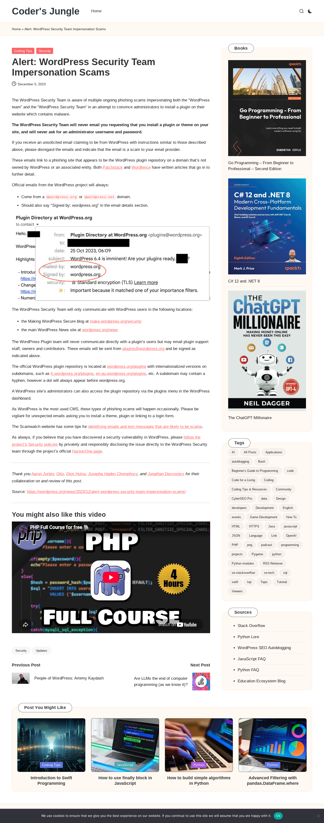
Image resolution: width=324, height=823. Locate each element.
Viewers (237, 591)
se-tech (269, 572)
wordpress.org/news (100, 330)
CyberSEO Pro (242, 498)
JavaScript (125, 765)
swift (235, 582)
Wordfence (141, 167)
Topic (264, 582)
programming (290, 545)
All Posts (250, 452)
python (276, 554)
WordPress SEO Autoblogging (264, 648)
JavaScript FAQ (252, 659)
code (290, 471)
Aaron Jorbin (42, 474)
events (236, 517)
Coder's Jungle (45, 11)
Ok (278, 816)
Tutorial (282, 582)
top (249, 582)
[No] (318, 815)
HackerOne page (87, 451)
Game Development (263, 517)
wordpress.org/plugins (126, 366)
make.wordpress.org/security (116, 321)
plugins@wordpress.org (143, 348)
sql (285, 572)
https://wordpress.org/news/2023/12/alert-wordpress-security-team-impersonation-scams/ (106, 491)
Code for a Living (243, 480)
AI (233, 452)
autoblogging (240, 461)
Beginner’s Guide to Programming (255, 471)
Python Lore (248, 637)
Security (45, 51)
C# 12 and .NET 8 (244, 281)
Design (281, 498)
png (249, 545)
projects (237, 554)
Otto (60, 474)
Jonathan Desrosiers (166, 474)
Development (265, 508)
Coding (268, 480)
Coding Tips (23, 51)
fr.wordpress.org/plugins (72, 373)
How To (291, 517)
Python (199, 765)
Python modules (243, 563)
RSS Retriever (273, 563)
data (264, 498)
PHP (235, 545)
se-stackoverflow (243, 572)
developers (239, 508)
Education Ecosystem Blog (261, 681)
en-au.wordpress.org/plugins (121, 373)
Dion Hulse (76, 474)
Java (271, 526)
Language (255, 535)
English (288, 508)
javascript (290, 526)
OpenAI (291, 535)
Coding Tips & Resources (249, 489)
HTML (236, 526)
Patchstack (113, 167)
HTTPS (254, 526)
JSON (236, 535)
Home (16, 29)
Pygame (257, 554)
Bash (261, 461)
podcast (266, 545)
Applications (273, 452)
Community (284, 489)
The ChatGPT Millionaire (250, 418)
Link (274, 535)
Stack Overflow (251, 625)
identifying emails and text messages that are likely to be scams (145, 426)
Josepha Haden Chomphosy (113, 474)
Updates (41, 650)
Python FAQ (248, 670)
